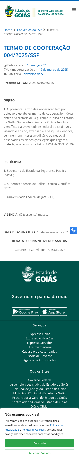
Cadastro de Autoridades (39, 352)
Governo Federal (39, 380)
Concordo (39, 443)
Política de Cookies (33, 429)
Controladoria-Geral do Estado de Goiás (39, 402)
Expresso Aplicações (40, 338)
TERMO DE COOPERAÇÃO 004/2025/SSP (37, 51)
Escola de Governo (40, 356)
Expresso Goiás (39, 334)
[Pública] (34, 11)
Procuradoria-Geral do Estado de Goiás (39, 398)
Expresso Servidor (39, 343)
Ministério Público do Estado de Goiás (39, 393)
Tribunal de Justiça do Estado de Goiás (39, 389)
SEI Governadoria (40, 347)
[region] (39, 434)
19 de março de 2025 (53, 70)
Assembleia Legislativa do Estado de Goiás (39, 384)
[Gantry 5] (39, 274)
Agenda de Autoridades (39, 360)
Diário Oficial (39, 406)
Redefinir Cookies (39, 453)
